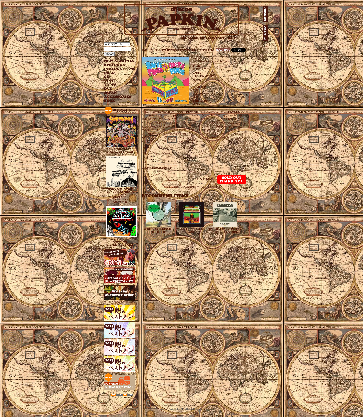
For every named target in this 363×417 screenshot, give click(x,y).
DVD (108, 88)
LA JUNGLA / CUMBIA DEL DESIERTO (158, 230)
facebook (265, 14)
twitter (265, 33)
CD (107, 76)
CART (232, 38)
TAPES (110, 84)
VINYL (110, 80)
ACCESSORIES (117, 96)
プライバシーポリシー (215, 406)
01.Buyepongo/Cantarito (156, 153)
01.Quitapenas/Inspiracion (157, 167)
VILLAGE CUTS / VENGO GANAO (191, 230)
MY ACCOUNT (194, 38)
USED (117, 73)
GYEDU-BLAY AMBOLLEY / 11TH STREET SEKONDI (225, 230)
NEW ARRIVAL (119, 61)
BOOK (110, 100)
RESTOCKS (117, 65)
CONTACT (217, 38)
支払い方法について (172, 406)
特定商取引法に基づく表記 (149, 406)
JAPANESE (117, 92)
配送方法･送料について (193, 406)
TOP (144, 49)
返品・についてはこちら (214, 187)
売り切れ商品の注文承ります (120, 301)
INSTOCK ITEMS (119, 69)
